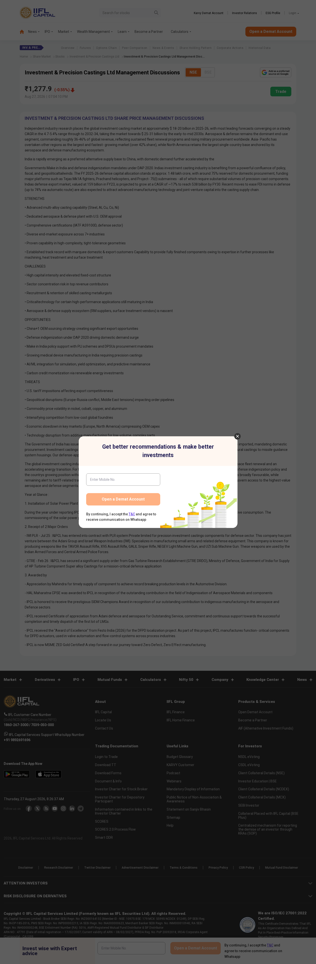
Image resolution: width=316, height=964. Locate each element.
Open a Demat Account (123, 499)
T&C (132, 514)
